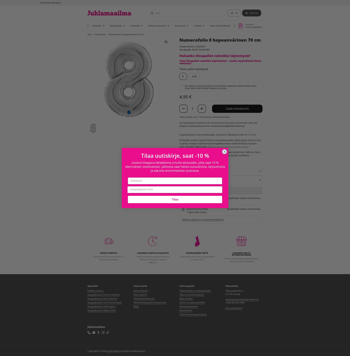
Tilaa (175, 199)
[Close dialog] (224, 152)
